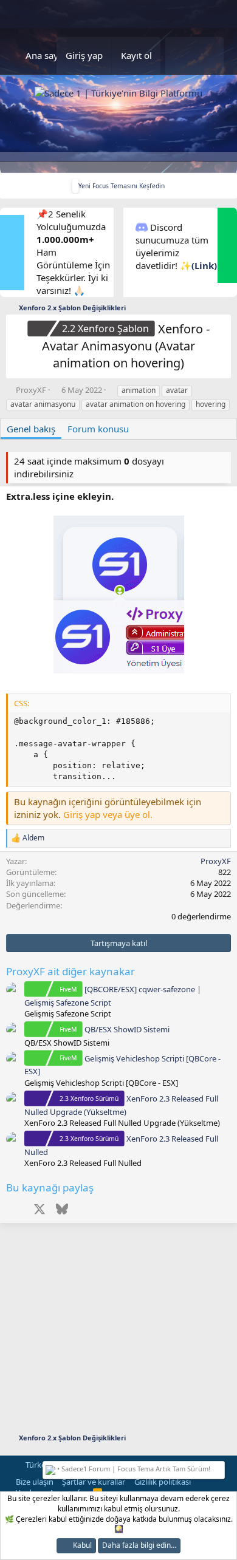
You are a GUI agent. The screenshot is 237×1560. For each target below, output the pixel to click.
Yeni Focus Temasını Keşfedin (121, 186)
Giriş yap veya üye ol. (108, 814)
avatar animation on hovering (135, 404)
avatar (177, 390)
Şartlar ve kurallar (93, 1481)
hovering (210, 404)
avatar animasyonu (42, 404)
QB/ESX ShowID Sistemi (115, 1029)
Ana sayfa (46, 55)
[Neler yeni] (179, 55)
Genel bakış (31, 429)
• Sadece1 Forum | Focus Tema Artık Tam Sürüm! (132, 1468)
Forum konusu (98, 429)
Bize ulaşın (34, 1481)
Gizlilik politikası (162, 1481)
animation (139, 390)
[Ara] (209, 55)
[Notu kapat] (219, 1467)
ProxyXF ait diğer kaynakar (70, 971)
